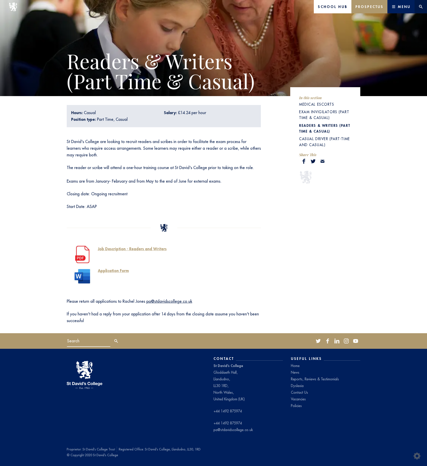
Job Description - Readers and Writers (132, 248)
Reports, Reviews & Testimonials (315, 379)
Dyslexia (297, 385)
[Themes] (417, 456)
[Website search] (421, 6)
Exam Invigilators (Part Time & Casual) (324, 115)
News (295, 372)
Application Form (113, 270)
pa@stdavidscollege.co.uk (169, 301)
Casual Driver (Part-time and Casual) (324, 142)
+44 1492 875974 (228, 411)
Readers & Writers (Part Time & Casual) (324, 128)
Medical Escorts (316, 104)
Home (295, 365)
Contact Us (299, 392)
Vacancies (298, 399)
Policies (296, 405)
